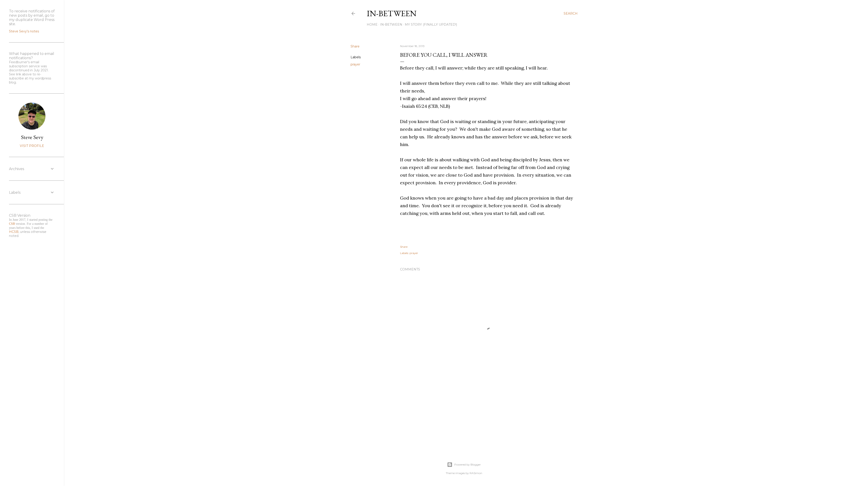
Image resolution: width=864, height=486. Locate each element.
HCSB (13, 232)
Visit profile (32, 146)
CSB (12, 223)
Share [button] (355, 46)
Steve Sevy (32, 137)
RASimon (476, 473)
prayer (355, 64)
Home (372, 24)
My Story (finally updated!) (431, 24)
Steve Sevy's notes (24, 31)
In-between (391, 13)
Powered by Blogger (467, 464)
